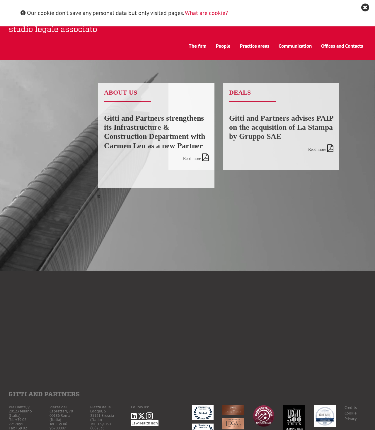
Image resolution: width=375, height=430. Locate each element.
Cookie (351, 413)
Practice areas (254, 46)
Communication (295, 46)
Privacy (351, 419)
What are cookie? (206, 12)
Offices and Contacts (342, 46)
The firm (198, 46)
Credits (351, 407)
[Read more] (205, 157)
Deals (240, 92)
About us (120, 92)
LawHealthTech (145, 423)
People (223, 46)
